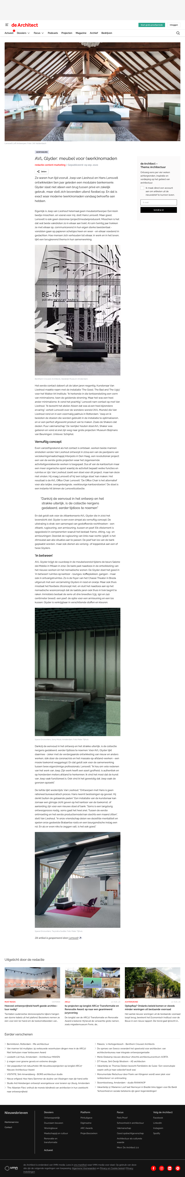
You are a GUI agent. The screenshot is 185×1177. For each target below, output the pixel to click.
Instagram (158, 1128)
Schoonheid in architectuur (130, 1123)
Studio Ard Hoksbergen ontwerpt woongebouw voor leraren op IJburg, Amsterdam (48, 1083)
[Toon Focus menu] (42, 33)
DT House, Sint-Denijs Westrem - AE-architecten (121, 1061)
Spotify (156, 1133)
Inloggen (174, 25)
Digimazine (86, 1123)
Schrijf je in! (159, 210)
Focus (120, 1112)
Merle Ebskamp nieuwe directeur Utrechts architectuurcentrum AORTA (132, 1057)
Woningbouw (51, 1128)
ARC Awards (87, 1128)
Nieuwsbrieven (16, 1113)
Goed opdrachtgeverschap (130, 1133)
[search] (178, 33)
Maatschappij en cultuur (56, 1133)
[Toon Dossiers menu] (28, 33)
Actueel (48, 1150)
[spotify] (177, 1168)
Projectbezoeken (89, 1133)
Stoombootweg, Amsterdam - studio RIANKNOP (121, 1082)
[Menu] (7, 25)
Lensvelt (73, 937)
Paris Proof (122, 1117)
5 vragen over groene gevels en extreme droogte (32, 1061)
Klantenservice (11, 1122)
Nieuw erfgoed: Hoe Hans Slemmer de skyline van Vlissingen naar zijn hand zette (47, 1078)
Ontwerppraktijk (52, 1117)
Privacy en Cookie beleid (112, 1168)
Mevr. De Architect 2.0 (128, 1147)
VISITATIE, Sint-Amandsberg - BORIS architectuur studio (35, 1074)
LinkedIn (157, 1123)
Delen (44, 171)
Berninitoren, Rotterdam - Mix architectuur (28, 1044)
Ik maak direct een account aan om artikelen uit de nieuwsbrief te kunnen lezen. (160, 191)
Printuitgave (86, 1117)
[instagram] (161, 1168)
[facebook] (153, 1168)
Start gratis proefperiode (152, 25)
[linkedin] (169, 1168)
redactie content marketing (50, 165)
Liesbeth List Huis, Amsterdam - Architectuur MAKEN (33, 1057)
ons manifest (80, 1165)
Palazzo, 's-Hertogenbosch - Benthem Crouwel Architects (126, 1044)
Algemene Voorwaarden (84, 1168)
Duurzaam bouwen (53, 1123)
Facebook (158, 1117)
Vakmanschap (124, 1128)
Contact (8, 1127)
